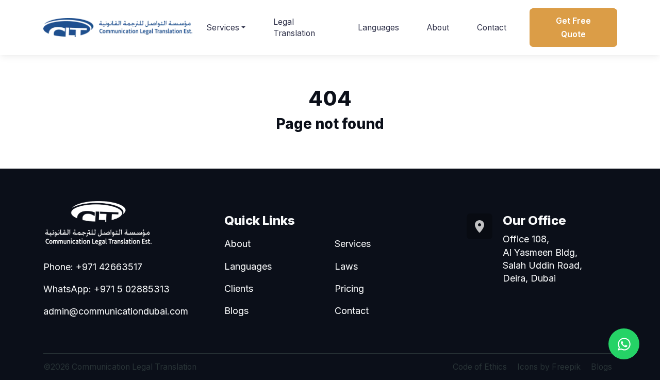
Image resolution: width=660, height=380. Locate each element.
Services (222, 27)
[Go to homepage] (117, 28)
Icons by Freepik (549, 367)
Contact (491, 27)
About (438, 27)
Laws (346, 266)
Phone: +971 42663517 (92, 266)
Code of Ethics (480, 367)
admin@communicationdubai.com (115, 311)
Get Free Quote (573, 27)
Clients (238, 288)
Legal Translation (294, 27)
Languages (378, 27)
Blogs (236, 310)
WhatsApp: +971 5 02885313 (106, 289)
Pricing (349, 288)
